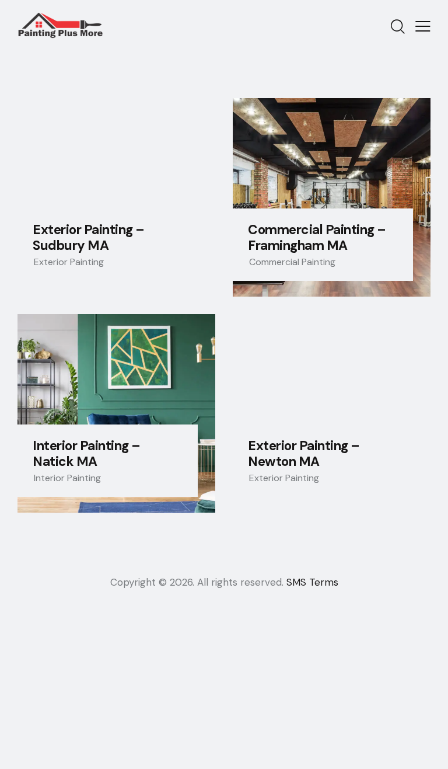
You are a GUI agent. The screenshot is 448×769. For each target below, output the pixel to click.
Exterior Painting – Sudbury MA (89, 237)
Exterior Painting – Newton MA (304, 453)
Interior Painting (67, 478)
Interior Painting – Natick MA (87, 453)
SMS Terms (312, 582)
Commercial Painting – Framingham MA (317, 237)
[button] (422, 26)
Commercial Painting (292, 262)
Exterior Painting (69, 262)
